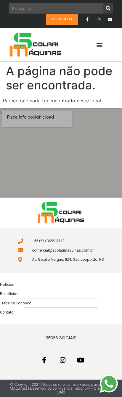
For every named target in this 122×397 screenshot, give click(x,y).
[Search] (108, 8)
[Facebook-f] (87, 19)
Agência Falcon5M (74, 388)
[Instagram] (99, 19)
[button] (100, 45)
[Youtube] (110, 19)
